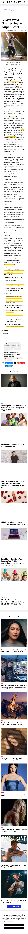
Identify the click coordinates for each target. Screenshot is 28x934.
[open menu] (3, 2)
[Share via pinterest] (21, 363)
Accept (14, 925)
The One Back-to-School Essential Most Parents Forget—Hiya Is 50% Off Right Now (14, 602)
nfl (15, 354)
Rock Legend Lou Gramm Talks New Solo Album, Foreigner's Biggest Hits (13, 408)
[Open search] (25, 2)
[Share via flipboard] (23, 363)
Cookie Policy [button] (5, 919)
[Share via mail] (12, 366)
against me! (13, 345)
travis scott (9, 359)
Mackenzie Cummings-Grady (10, 30)
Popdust (5, 9)
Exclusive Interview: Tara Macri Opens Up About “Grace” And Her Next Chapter (13, 650)
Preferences (14, 930)
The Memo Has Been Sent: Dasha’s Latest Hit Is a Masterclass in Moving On (13, 723)
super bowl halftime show (9, 358)
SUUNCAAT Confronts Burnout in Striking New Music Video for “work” (14, 830)
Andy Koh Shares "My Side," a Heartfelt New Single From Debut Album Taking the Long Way (13, 484)
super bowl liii (19, 358)
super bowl (11, 356)
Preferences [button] (10, 921)
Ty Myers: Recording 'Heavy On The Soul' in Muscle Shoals (13, 901)
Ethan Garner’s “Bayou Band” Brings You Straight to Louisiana (13, 866)
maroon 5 (6, 350)
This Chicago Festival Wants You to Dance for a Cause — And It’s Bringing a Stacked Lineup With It (14, 687)
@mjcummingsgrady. (9, 264)
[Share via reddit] (18, 363)
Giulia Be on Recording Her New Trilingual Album (14, 794)
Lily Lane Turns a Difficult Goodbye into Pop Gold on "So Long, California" (13, 759)
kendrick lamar (17, 348)
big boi (18, 345)
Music (10, 9)
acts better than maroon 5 (13, 343)
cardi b (5, 347)
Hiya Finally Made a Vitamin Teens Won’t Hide (12, 445)
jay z (12, 348)
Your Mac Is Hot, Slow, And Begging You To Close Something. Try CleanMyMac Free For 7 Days (12, 562)
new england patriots (8, 354)
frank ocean (6, 348)
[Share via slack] (9, 366)
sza (5, 359)
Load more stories (14, 906)
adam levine (6, 345)
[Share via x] (15, 363)
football (18, 347)
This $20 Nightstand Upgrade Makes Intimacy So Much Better (14, 523)
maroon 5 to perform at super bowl (11, 352)
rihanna (6, 356)
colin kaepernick (12, 347)
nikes (18, 354)
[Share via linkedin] (6, 366)
